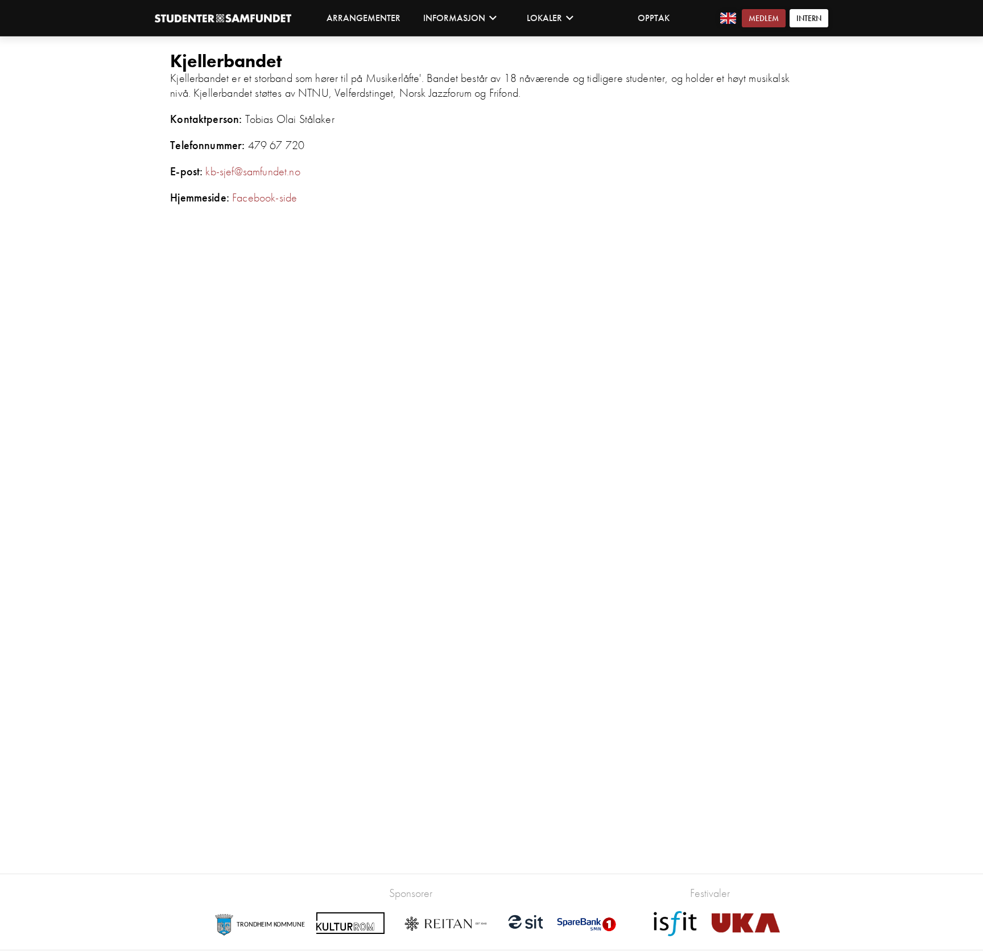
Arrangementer (363, 18)
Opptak (654, 18)
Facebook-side (264, 197)
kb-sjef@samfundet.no (252, 171)
